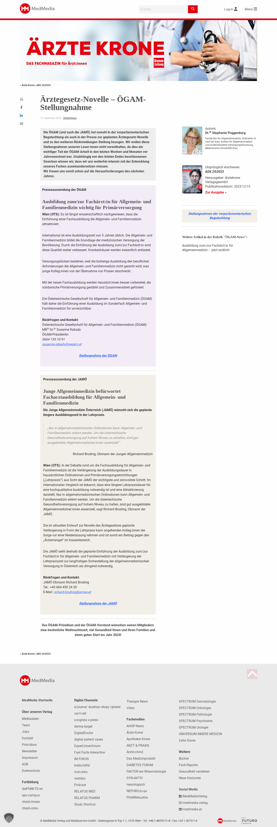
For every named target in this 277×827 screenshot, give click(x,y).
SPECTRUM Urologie (193, 727)
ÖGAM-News (70, 118)
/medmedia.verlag (194, 803)
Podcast (80, 785)
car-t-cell (80, 713)
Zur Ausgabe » (216, 192)
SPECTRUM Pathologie (195, 714)
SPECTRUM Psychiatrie (195, 721)
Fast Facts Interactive (89, 752)
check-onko (30, 808)
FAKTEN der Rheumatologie (146, 771)
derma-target (83, 726)
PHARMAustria (137, 797)
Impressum (30, 758)
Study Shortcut (85, 804)
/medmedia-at (191, 809)
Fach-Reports (188, 765)
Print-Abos (29, 745)
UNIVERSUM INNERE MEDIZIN (200, 734)
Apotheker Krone (138, 739)
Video (131, 708)
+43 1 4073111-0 (159, 821)
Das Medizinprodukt (141, 758)
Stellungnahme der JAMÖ (98, 603)
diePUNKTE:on (32, 789)
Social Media (188, 789)
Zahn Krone (187, 740)
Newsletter (29, 751)
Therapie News (137, 701)
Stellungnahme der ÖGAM (98, 355)
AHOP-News (135, 726)
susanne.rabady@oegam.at (62, 344)
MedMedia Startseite (37, 700)
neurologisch (136, 784)
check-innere (31, 802)
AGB (25, 764)
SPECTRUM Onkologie (195, 708)
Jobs (25, 732)
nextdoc (80, 778)
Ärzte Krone (135, 732)
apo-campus (31, 795)
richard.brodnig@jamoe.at (72, 592)
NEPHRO (137, 791)
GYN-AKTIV (135, 778)
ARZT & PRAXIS (138, 745)
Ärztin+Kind (135, 752)
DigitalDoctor (83, 733)
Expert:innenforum (87, 746)
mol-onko (81, 772)
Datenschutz (31, 771)
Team (26, 725)
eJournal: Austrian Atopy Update (97, 707)
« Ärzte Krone (27, 85)
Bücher (184, 758)
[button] (9, 818)
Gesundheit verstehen (194, 771)
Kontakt (27, 738)
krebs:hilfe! (82, 765)
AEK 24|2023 (43, 85)
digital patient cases (88, 739)
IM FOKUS (81, 759)
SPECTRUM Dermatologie (197, 701)
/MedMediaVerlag (194, 796)
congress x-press (86, 720)
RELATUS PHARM (87, 798)
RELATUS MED (85, 791)
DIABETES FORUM (140, 765)
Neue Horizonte (190, 778)
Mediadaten (30, 719)
